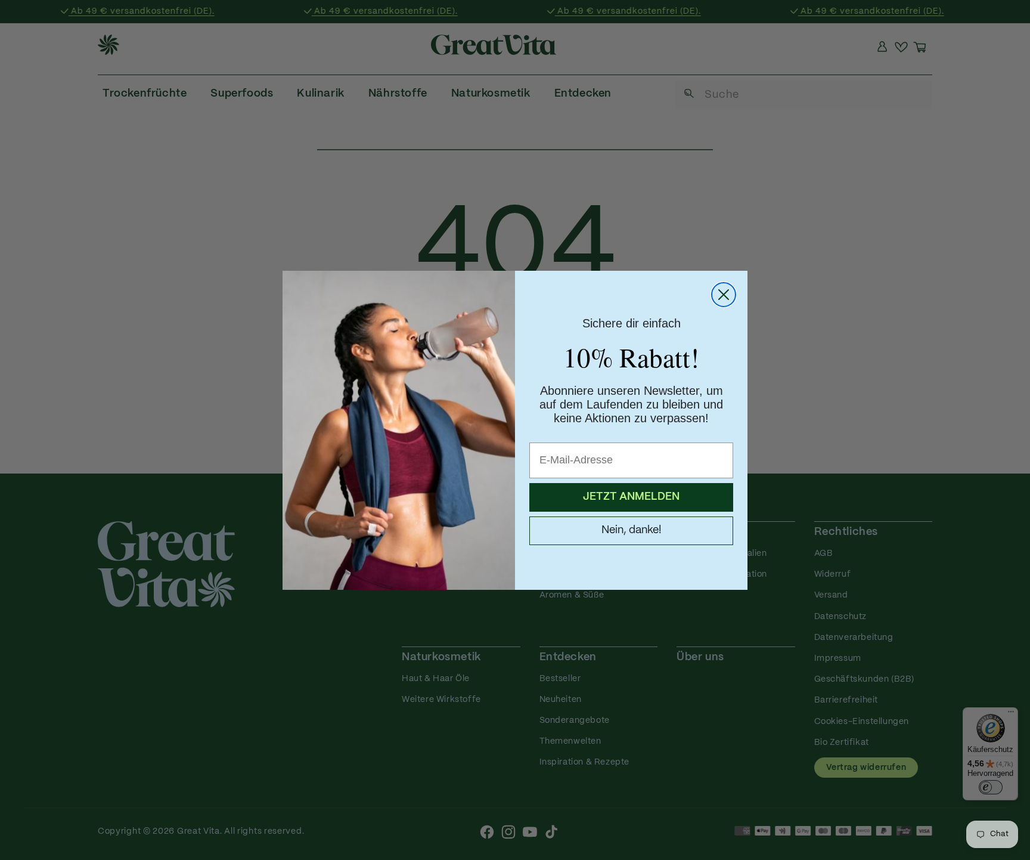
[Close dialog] (724, 295)
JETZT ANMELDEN (631, 497)
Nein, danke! (631, 530)
